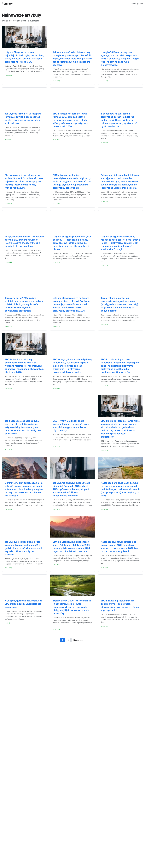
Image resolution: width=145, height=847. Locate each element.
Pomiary (7, 3)
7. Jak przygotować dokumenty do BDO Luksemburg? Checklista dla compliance (23, 603)
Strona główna (137, 3)
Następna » (78, 640)
